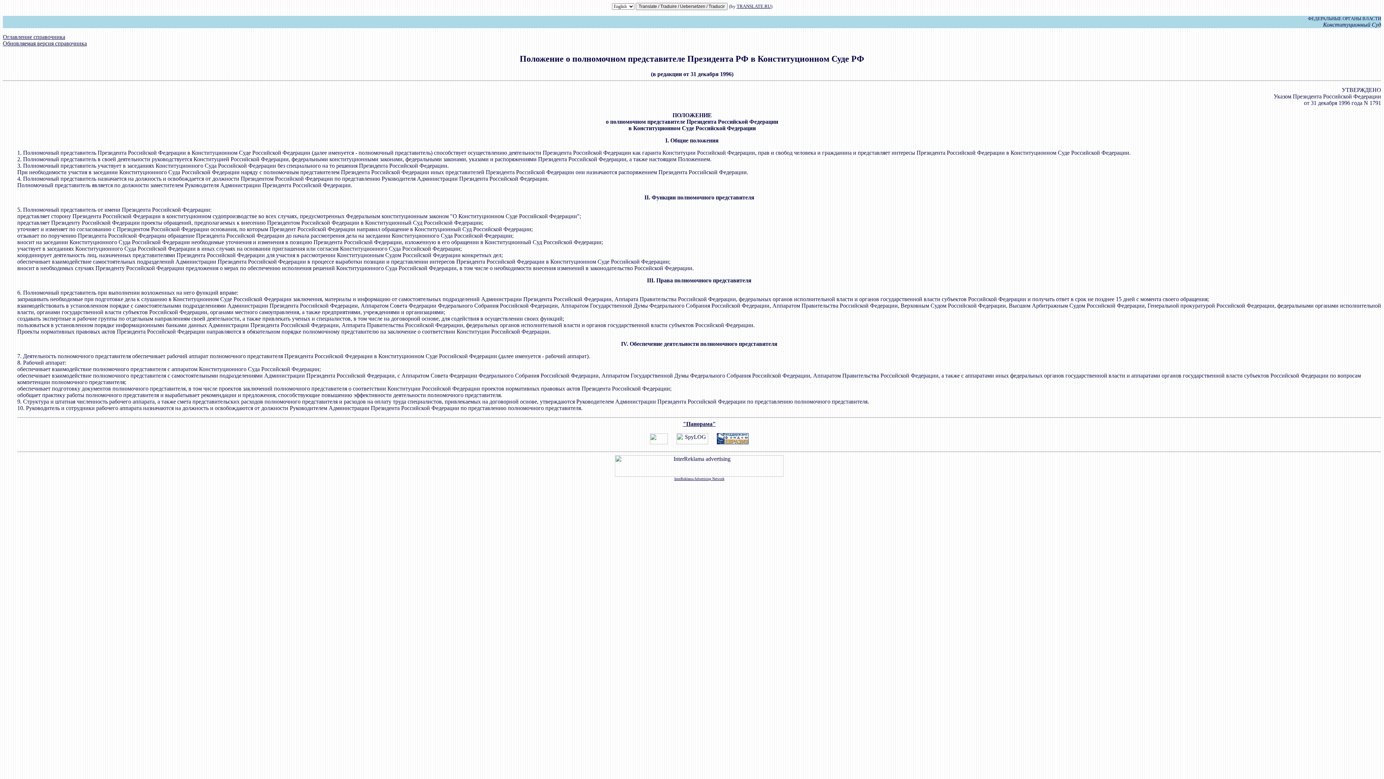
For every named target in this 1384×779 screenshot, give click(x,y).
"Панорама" (699, 424)
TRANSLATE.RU (754, 6)
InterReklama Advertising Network (699, 479)
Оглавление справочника (34, 37)
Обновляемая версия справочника (45, 43)
